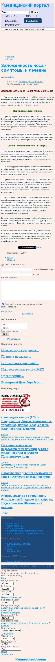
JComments (27, 314)
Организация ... (12, 376)
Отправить (6, 311)
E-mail (10, 59)
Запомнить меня (9, 331)
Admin (11, 77)
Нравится (36, 247)
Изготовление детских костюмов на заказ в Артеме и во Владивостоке (26, 475)
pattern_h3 (29, 608)
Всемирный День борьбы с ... (22, 382)
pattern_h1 (6, 608)
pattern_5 (45, 623)
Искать (34, 12)
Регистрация (13, 339)
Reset (4, 652)
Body (3, 578)
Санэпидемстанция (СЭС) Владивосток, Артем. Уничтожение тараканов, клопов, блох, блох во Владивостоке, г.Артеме (26, 422)
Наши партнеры (15, 526)
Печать (10, 56)
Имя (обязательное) (43, 269)
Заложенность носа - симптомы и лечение (23, 68)
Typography (7, 633)
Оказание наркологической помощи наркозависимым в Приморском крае (26, 531)
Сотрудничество (15, 528)
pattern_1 (6, 623)
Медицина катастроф (18, 561)
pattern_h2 (17, 608)
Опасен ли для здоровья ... (20, 350)
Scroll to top (7, 654)
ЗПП (9, 548)
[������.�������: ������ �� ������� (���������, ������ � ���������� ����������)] (30, 659)
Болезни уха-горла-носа (31, 81)
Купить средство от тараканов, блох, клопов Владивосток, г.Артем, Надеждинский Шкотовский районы (27, 501)
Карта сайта (13, 523)
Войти (5, 334)
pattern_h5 (6, 610)
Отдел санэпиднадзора (19, 543)
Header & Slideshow (11, 597)
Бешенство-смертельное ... (20, 363)
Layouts (5, 625)
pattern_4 (35, 623)
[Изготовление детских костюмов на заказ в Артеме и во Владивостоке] (27, 467)
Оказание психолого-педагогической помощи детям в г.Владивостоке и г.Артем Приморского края (24, 450)
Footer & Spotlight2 (10, 612)
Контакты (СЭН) (15, 551)
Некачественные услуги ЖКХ (22, 369)
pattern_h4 (40, 608)
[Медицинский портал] (25, 5)
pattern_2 (15, 623)
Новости (11, 546)
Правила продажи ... (16, 356)
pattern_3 (25, 623)
